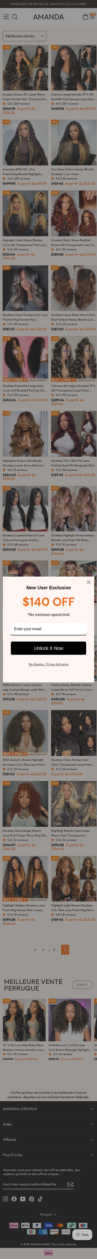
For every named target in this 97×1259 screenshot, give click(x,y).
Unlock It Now (48, 648)
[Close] (88, 582)
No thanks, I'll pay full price (49, 664)
